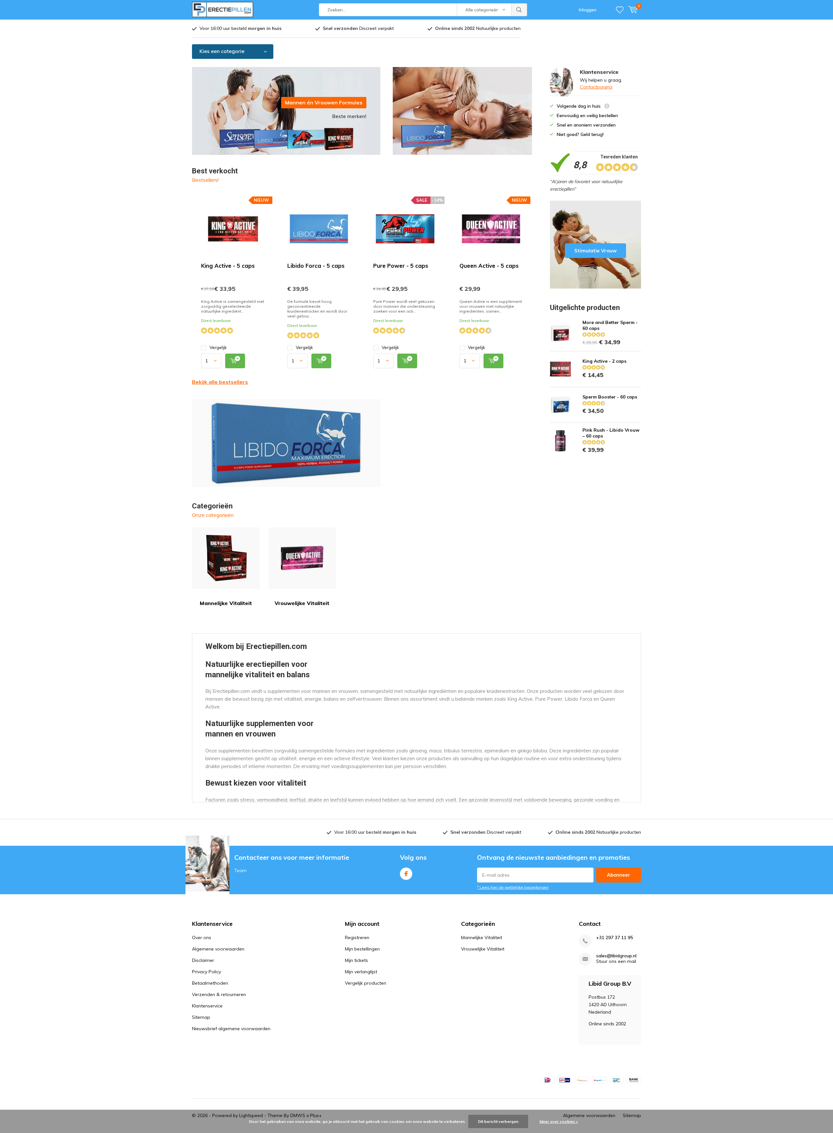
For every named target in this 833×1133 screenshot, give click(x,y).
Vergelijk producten (365, 983)
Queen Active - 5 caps (489, 265)
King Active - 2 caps (604, 361)
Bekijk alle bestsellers (220, 382)
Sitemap (201, 1017)
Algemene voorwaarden (218, 949)
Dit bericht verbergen (498, 1121)
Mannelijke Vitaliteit (226, 603)
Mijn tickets (356, 960)
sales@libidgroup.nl (616, 956)
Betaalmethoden (210, 983)
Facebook (406, 874)
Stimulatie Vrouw (595, 245)
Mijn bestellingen (362, 949)
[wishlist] (619, 10)
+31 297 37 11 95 (614, 937)
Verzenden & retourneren (219, 994)
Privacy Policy (206, 972)
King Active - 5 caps (228, 265)
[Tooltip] (606, 107)
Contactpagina (596, 87)
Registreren (357, 937)
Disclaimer (203, 960)
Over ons (201, 937)
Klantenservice (207, 1006)
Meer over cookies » (558, 1121)
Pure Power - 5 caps (400, 265)
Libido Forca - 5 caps (316, 265)
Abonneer (618, 875)
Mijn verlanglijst (361, 972)
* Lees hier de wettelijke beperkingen (513, 887)
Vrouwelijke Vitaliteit (302, 603)
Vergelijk (218, 347)
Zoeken (519, 9)
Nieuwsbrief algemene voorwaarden (231, 1029)
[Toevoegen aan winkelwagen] (235, 361)
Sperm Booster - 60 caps (609, 397)
